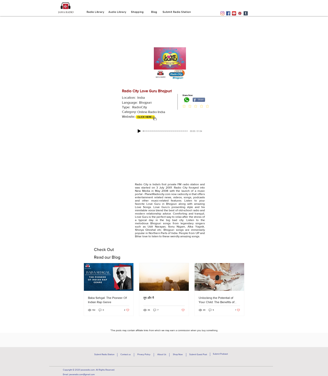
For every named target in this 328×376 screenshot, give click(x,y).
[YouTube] (234, 13)
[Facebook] (228, 13)
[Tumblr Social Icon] (246, 13)
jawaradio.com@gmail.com (82, 374)
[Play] (139, 131)
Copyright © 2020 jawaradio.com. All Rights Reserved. (89, 369)
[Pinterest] (240, 13)
